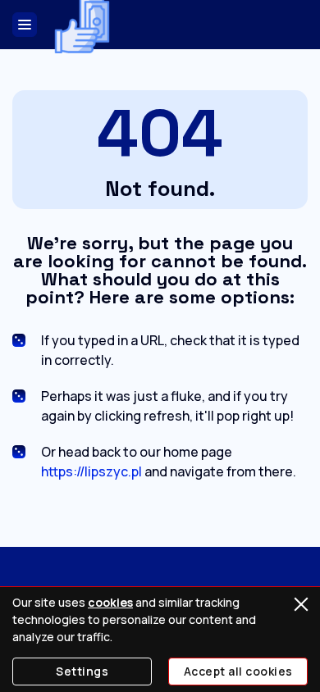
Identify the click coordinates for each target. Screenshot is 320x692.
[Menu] (24, 24)
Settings (82, 671)
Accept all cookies (238, 671)
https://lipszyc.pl (91, 471)
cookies (110, 602)
